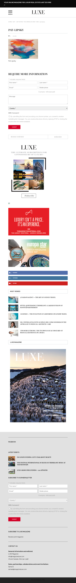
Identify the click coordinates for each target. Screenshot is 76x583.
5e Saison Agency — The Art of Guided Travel (38, 297)
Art (14, 21)
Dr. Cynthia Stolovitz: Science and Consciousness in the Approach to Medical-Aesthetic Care (43, 323)
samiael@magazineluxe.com (17, 569)
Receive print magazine (15, 537)
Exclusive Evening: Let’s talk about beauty (34, 457)
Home (10, 21)
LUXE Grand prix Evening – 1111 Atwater (32, 470)
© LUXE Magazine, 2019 (38, 579)
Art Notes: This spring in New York (28, 21)
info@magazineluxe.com (16, 556)
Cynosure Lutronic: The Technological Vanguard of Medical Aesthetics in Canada (41, 332)
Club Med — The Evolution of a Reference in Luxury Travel (43, 314)
